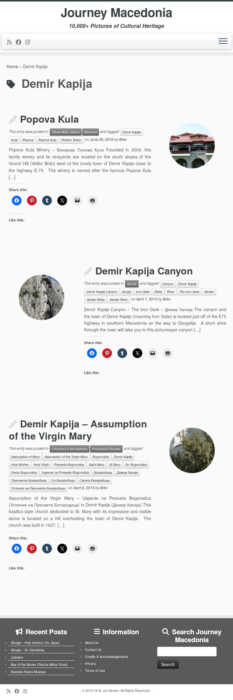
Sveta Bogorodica (24, 472)
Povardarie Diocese (106, 448)
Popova (27, 140)
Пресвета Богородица (28, 480)
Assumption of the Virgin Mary (66, 456)
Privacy (90, 663)
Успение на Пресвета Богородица (38, 488)
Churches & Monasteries (69, 448)
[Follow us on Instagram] (29, 42)
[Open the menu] (223, 41)
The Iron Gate (189, 291)
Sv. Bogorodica (136, 464)
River (170, 291)
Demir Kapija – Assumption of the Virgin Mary (78, 429)
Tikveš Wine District (65, 132)
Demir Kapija (131, 132)
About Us (92, 642)
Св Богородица (63, 480)
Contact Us (93, 649)
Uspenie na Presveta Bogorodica (65, 472)
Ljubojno (17, 657)
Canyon (167, 283)
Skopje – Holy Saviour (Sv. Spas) (35, 642)
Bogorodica (101, 456)
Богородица (103, 472)
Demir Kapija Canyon (144, 270)
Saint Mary (96, 464)
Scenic (132, 283)
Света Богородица (94, 480)
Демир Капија (127, 472)
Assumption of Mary (25, 456)
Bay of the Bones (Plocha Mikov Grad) (39, 664)
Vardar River (119, 299)
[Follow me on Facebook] (20, 42)
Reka (158, 291)
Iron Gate (143, 291)
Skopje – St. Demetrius (28, 649)
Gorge (126, 291)
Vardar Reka (95, 299)
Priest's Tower (71, 140)
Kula (14, 140)
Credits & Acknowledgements (106, 656)
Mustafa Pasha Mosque (28, 671)
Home (12, 66)
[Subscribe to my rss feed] (11, 42)
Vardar (209, 291)
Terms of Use (95, 670)
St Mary (114, 464)
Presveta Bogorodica (69, 464)
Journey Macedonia (116, 12)
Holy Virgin (41, 464)
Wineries (90, 132)
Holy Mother (20, 464)
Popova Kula (49, 119)
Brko (123, 139)
